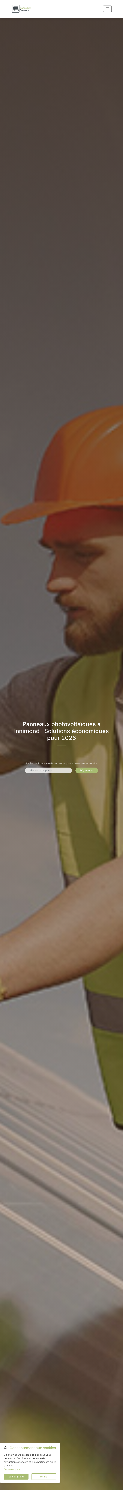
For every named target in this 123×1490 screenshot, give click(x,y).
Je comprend (16, 1476)
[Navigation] (107, 9)
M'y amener (86, 770)
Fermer (44, 1476)
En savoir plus (12, 1469)
